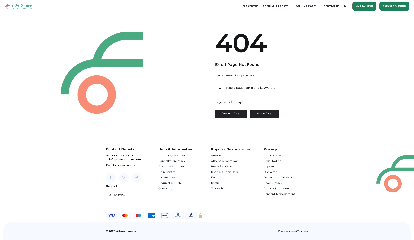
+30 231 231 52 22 (123, 155)
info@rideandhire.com (125, 159)
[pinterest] (137, 178)
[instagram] (124, 178)
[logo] (18, 4)
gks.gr (292, 231)
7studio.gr (302, 231)
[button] (345, 6)
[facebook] (111, 178)
